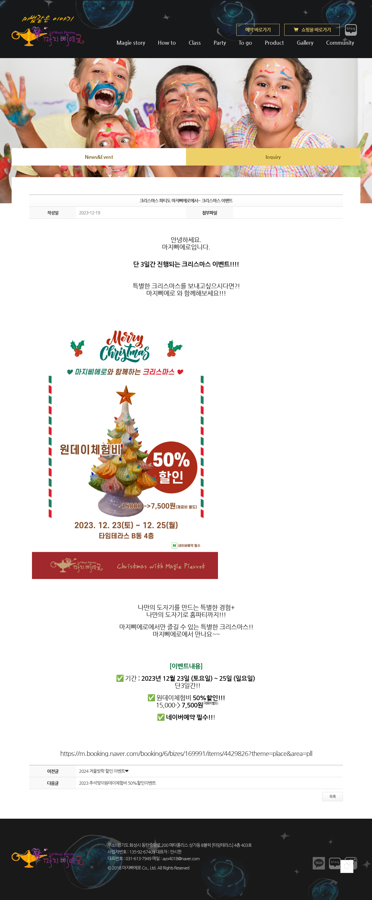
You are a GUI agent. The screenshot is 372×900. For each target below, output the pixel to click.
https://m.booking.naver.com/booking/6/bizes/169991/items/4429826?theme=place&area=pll (186, 753)
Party (220, 42)
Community (339, 42)
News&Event (99, 157)
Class (195, 42)
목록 (332, 796)
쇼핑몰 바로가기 (316, 30)
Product (274, 42)
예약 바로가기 (258, 30)
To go (245, 42)
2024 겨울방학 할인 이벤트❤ (103, 770)
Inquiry (273, 157)
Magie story (131, 42)
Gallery (305, 42)
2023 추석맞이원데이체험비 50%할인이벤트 (117, 782)
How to (167, 42)
